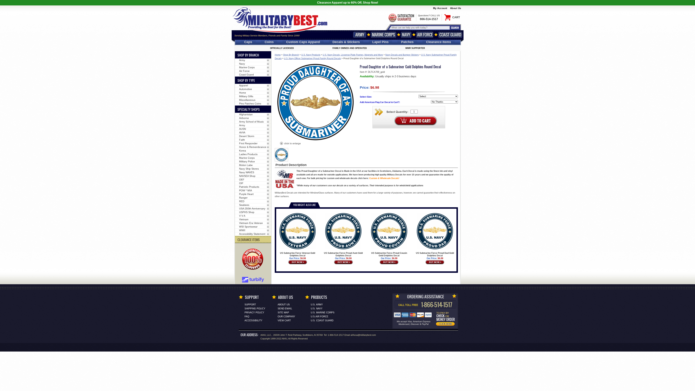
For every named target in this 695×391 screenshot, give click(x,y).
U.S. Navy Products (310, 55)
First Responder (248, 143)
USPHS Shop (246, 212)
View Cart (284, 320)
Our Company (286, 316)
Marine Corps (383, 34)
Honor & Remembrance (252, 147)
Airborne (244, 118)
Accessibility (253, 320)
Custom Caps (303, 42)
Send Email (285, 308)
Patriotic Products (249, 186)
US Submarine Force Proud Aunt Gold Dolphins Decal (343, 254)
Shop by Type (246, 80)
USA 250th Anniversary (252, 208)
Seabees (244, 204)
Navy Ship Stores (249, 168)
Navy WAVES (246, 172)
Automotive (245, 89)
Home (278, 55)
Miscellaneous (247, 99)
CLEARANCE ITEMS (248, 239)
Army (359, 34)
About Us (455, 8)
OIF (241, 183)
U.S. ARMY (317, 304)
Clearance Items (438, 42)
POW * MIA (245, 190)
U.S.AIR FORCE (319, 316)
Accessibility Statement (252, 233)
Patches (407, 42)
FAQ (247, 316)
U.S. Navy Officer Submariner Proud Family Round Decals (312, 58)
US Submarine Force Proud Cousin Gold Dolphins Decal (389, 254)
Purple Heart (246, 194)
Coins (269, 42)
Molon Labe (246, 165)
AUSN (242, 128)
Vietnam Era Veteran (251, 223)
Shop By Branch (291, 55)
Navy (406, 34)
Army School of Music (251, 121)
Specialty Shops (248, 109)
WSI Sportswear (248, 226)
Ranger (243, 197)
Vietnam (243, 219)
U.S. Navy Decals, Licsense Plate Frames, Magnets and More (353, 55)
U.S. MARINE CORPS (322, 312)
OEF (241, 179)
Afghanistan (246, 114)
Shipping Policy (255, 308)
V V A (242, 215)
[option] (281, 154)
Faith (242, 139)
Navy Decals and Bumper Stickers (402, 55)
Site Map (283, 312)
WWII (242, 230)
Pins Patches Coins (250, 103)
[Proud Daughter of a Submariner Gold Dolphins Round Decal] (290, 143)
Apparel (243, 85)
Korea (242, 150)
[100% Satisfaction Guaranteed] (253, 260)
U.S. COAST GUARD (322, 320)
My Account (440, 8)
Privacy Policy (254, 312)
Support (250, 304)
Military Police (247, 161)
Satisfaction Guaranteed (401, 18)
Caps (248, 42)
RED (241, 201)
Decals (346, 42)
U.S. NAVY (317, 308)
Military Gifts (246, 96)
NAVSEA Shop (247, 176)
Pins (380, 42)
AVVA (242, 132)
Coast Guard (450, 34)
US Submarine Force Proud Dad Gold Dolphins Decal (435, 254)
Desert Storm (246, 136)
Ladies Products (248, 154)
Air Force (424, 34)
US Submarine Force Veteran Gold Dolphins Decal (297, 254)
